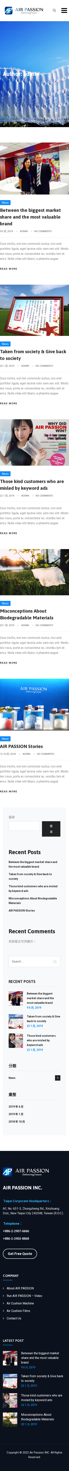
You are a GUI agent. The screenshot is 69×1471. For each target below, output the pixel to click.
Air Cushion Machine (20, 1303)
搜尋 (12, 817)
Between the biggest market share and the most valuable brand (30, 216)
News (5, 202)
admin (24, 231)
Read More (8, 268)
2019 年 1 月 (16, 1114)
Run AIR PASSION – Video (24, 1296)
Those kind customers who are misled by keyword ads (41, 1040)
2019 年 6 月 (16, 1106)
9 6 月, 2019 (34, 1007)
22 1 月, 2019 (35, 1049)
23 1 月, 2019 (35, 1025)
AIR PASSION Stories (21, 746)
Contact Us (14, 1318)
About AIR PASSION (20, 1288)
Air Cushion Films (18, 1311)
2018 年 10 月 (17, 1121)
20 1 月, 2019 (29, 1424)
